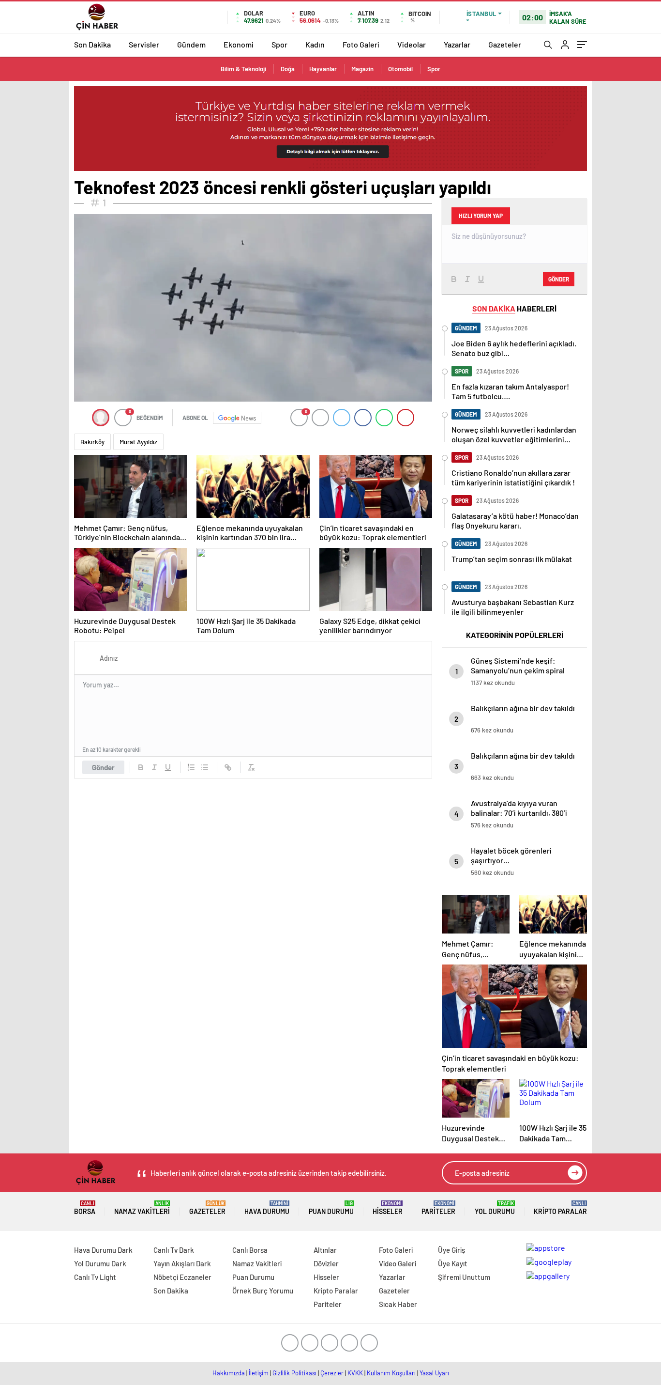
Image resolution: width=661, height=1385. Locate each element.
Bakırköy (92, 442)
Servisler (144, 44)
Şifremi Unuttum (464, 1277)
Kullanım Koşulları (391, 1373)
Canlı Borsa (250, 1249)
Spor (279, 44)
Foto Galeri (361, 44)
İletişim (259, 1373)
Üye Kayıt (452, 1263)
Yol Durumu (495, 1207)
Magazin (362, 69)
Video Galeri (397, 1263)
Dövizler (326, 1263)
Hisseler (388, 1207)
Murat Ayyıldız (138, 442)
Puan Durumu (331, 1207)
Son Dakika (92, 44)
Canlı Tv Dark (173, 1249)
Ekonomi (239, 44)
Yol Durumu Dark (100, 1263)
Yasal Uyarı (434, 1373)
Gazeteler (504, 44)
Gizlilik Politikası (294, 1373)
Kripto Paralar (560, 1207)
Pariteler (438, 1207)
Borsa (84, 1207)
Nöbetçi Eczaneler (182, 1277)
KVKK (355, 1373)
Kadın (315, 44)
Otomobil (400, 69)
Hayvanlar (323, 69)
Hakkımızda (228, 1373)
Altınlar (325, 1249)
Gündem (191, 44)
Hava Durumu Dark (103, 1249)
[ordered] (191, 767)
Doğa (288, 69)
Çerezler (332, 1373)
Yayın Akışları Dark (182, 1263)
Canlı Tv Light (95, 1277)
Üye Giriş (451, 1249)
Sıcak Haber (398, 1304)
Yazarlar (457, 44)
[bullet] (204, 767)
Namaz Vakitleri (142, 1207)
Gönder (103, 767)
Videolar (411, 44)
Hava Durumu (266, 1207)
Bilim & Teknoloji (243, 69)
